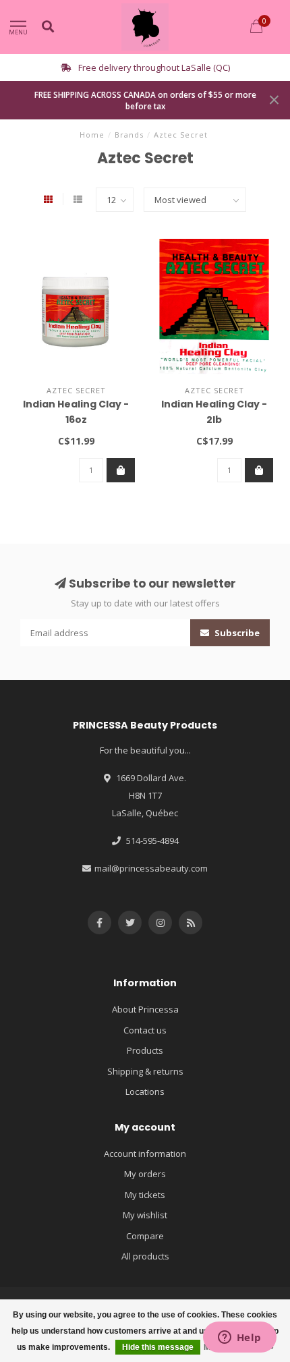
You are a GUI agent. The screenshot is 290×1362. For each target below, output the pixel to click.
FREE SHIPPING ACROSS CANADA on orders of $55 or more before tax (145, 100)
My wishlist (145, 1215)
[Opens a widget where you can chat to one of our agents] (239, 1338)
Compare (145, 1236)
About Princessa (145, 1009)
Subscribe (236, 633)
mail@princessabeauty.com (151, 868)
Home (92, 135)
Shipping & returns (145, 1071)
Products (145, 1050)
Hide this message (158, 1347)
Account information (145, 1153)
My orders (145, 1174)
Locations (145, 1091)
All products (145, 1256)
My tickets (145, 1195)
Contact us (145, 1030)
